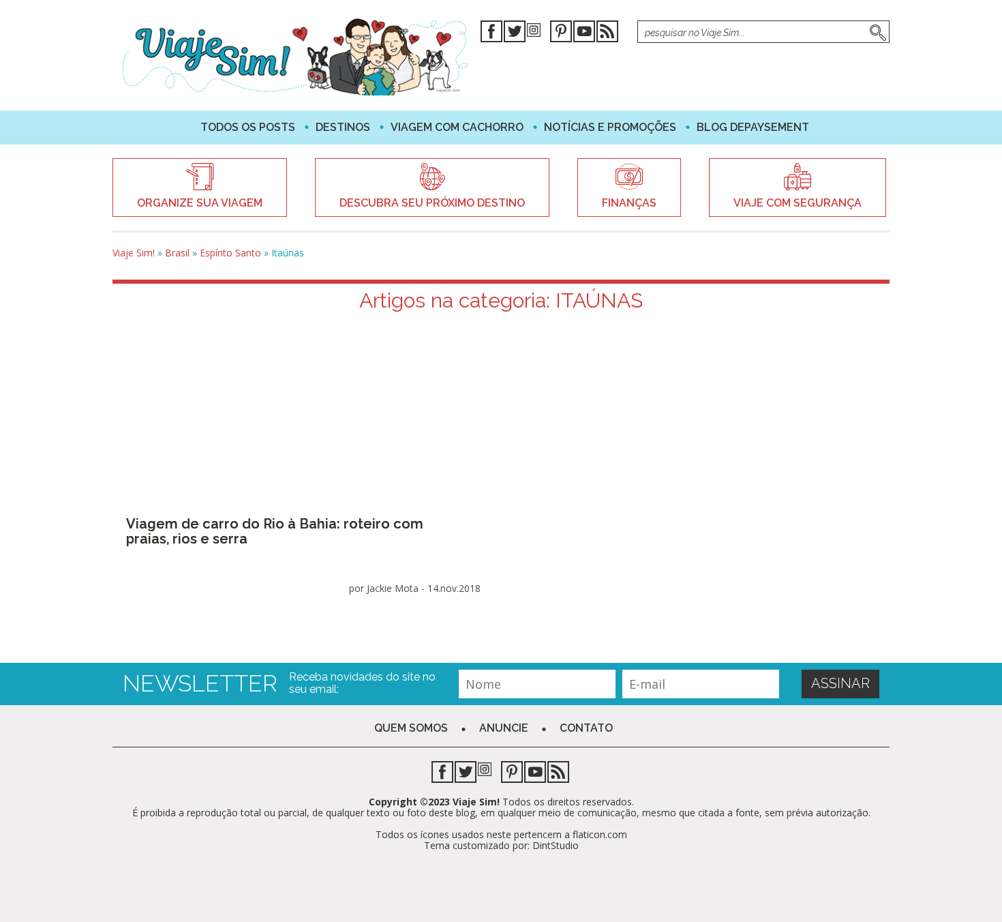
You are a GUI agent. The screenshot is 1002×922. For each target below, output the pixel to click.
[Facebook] (491, 34)
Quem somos (411, 728)
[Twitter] (515, 34)
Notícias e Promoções (610, 127)
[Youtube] (584, 34)
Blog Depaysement (753, 127)
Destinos (343, 127)
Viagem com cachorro (457, 127)
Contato (586, 728)
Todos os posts (247, 127)
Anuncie (503, 728)
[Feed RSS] (607, 34)
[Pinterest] (561, 34)
